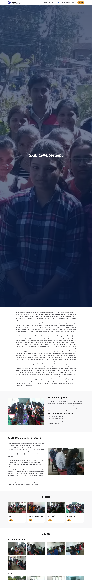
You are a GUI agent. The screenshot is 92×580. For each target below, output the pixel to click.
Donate (80, 2)
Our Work (57, 2)
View (11, 520)
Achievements (65, 2)
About (50, 2)
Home (45, 2)
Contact (74, 2)
